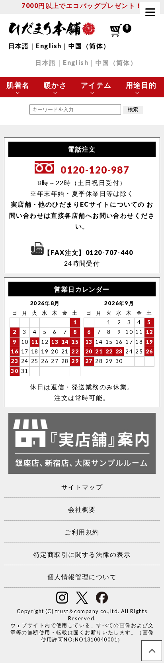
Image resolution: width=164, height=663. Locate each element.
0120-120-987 (95, 170)
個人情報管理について (82, 576)
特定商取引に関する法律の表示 (82, 554)
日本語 (18, 45)
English (48, 45)
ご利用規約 (81, 532)
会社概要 (82, 509)
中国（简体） (89, 45)
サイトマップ (82, 487)
